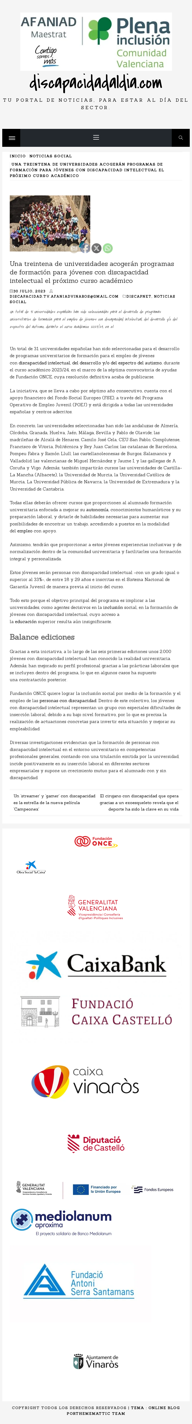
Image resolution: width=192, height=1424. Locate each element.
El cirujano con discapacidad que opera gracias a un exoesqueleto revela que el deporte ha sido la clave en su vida (139, 802)
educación (26, 621)
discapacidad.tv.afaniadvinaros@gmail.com (64, 296)
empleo (24, 531)
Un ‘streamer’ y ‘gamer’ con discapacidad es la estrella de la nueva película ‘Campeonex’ (55, 802)
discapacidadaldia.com (96, 82)
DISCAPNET (139, 296)
